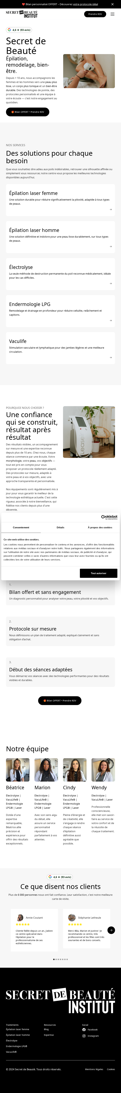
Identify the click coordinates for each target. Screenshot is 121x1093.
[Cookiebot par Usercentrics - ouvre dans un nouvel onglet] (103, 517)
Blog (46, 1029)
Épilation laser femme (17, 1029)
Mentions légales (94, 1069)
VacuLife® (11, 1051)
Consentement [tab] (21, 527)
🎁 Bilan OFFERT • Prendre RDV (27, 111)
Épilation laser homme (18, 1034)
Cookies (111, 1069)
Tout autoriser (98, 573)
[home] (21, 14)
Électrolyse (11, 1040)
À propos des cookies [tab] (100, 527)
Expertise (49, 1034)
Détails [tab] (60, 527)
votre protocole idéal (85, 4)
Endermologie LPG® (16, 1046)
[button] (112, 14)
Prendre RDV (95, 14)
